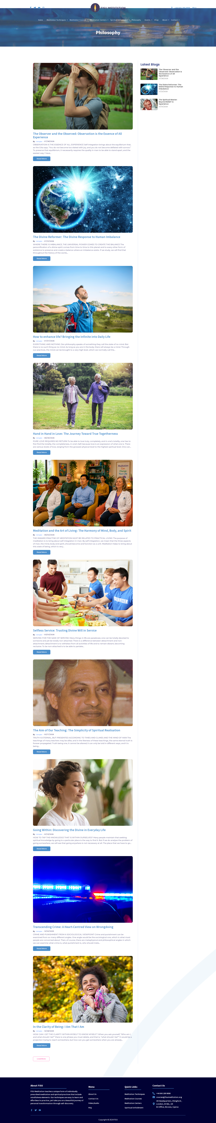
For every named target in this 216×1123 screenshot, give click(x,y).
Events (147, 20)
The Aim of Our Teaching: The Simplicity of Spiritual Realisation (76, 730)
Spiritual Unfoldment (119, 20)
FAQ (90, 1107)
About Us (92, 1094)
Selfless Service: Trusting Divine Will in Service (65, 630)
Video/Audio (93, 1103)
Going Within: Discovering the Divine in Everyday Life (69, 830)
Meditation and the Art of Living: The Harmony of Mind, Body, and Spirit (82, 530)
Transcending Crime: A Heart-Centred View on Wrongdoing (73, 927)
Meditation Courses (78, 20)
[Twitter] (35, 8)
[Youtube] (39, 8)
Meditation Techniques (56, 20)
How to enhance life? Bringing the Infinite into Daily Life (71, 337)
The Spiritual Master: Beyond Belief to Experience (168, 102)
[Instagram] (43, 8)
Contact (174, 20)
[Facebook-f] (31, 8)
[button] (194, 7)
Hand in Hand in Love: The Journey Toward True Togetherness (75, 433)
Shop (156, 20)
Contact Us (93, 1098)
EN (193, 8)
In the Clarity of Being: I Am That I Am (58, 1027)
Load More (41, 1059)
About (165, 20)
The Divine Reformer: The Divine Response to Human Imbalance (76, 237)
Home (40, 20)
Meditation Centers (98, 20)
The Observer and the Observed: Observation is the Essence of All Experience (77, 135)
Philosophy (136, 20)
